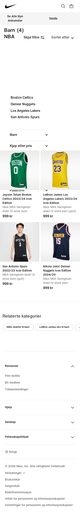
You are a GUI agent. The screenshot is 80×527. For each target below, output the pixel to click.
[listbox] (62, 37)
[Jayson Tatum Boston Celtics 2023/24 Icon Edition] (19, 170)
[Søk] (63, 6)
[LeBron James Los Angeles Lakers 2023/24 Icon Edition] (60, 170)
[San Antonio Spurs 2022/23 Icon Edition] (19, 242)
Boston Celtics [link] (22, 97)
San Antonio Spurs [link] (25, 117)
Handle (53, 18)
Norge (13, 451)
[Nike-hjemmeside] (11, 6)
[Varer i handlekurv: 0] (71, 6)
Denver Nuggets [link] (23, 104)
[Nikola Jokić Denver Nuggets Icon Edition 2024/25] (60, 242)
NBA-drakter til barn (18, 327)
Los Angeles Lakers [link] (25, 110)
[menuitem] (15, 472)
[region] (40, 147)
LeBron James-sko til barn (54, 327)
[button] (29, 135)
